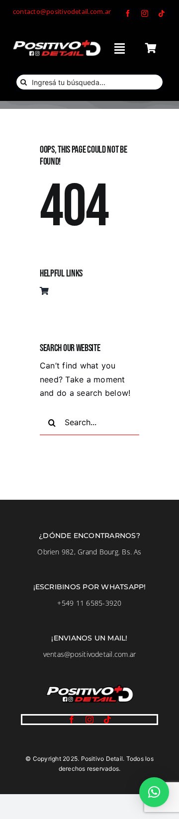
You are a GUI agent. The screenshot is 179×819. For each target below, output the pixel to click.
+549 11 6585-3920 (89, 603)
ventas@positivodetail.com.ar (89, 654)
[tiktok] (161, 13)
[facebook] (127, 13)
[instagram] (144, 13)
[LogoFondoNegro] (56, 42)
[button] (154, 792)
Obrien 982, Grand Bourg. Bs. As (89, 551)
